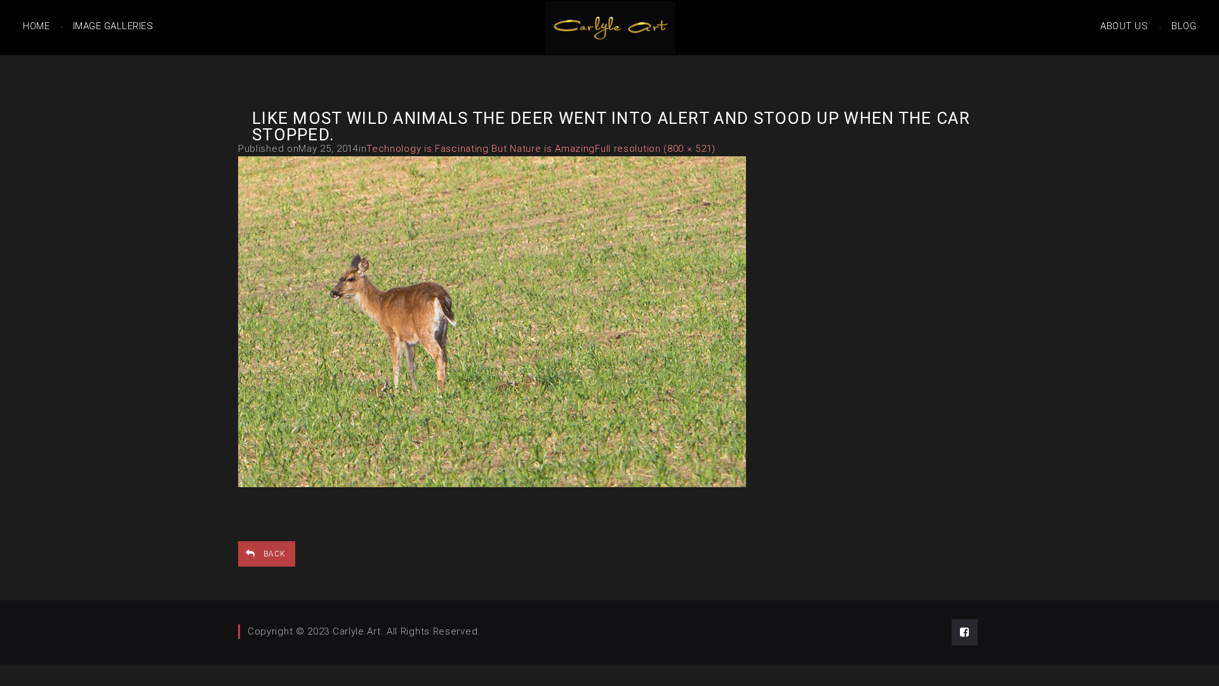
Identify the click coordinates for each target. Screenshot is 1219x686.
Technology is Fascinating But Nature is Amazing (480, 148)
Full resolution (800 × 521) (655, 148)
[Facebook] (965, 632)
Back (274, 553)
